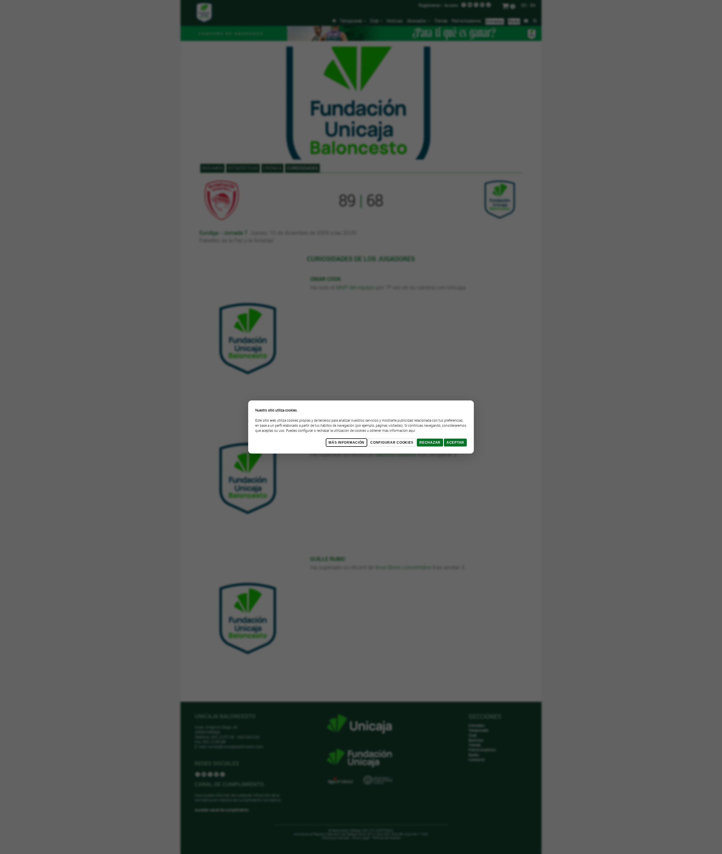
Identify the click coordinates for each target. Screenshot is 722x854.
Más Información (346, 443)
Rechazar (430, 443)
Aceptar (455, 443)
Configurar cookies (391, 443)
